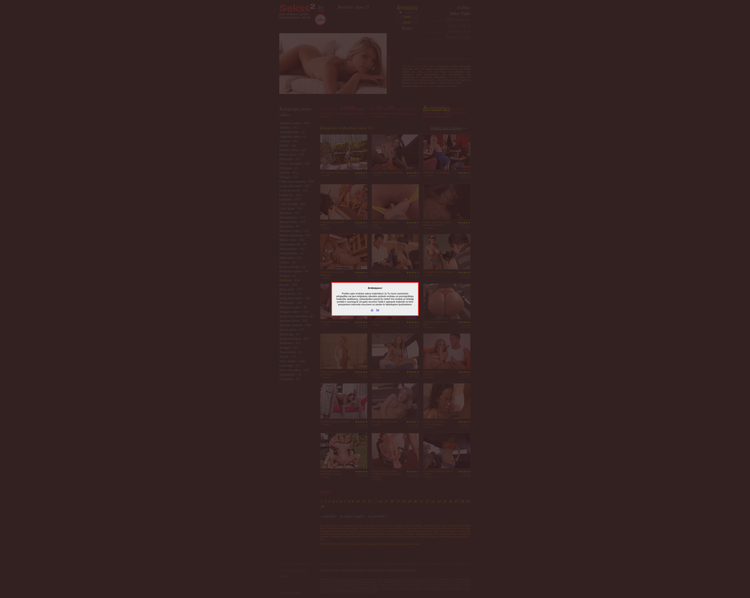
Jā (372, 310)
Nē (377, 310)
